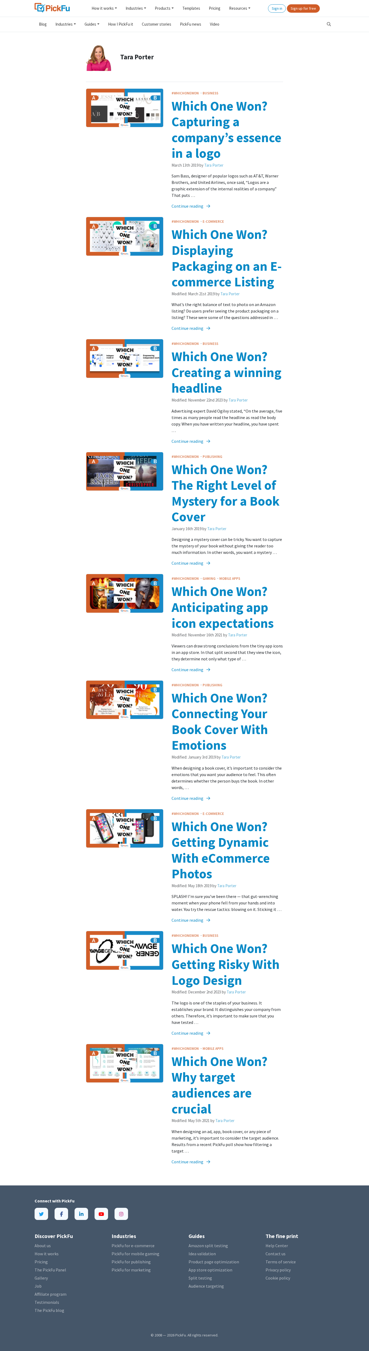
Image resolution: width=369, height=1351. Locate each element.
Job (38, 1286)
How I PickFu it (120, 24)
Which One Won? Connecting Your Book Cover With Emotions (220, 721)
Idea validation (202, 1253)
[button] (328, 24)
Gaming (209, 578)
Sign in (277, 8)
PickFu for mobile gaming (135, 1253)
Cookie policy (278, 1278)
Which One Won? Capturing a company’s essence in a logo (226, 130)
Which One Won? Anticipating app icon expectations (223, 607)
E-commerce (213, 221)
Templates (191, 8)
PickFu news (190, 24)
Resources (238, 8)
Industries (134, 8)
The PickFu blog (49, 1310)
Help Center (277, 1245)
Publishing (212, 456)
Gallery (41, 1278)
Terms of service (281, 1261)
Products (162, 8)
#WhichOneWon (186, 93)
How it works (103, 8)
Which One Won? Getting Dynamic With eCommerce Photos (221, 850)
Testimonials (47, 1302)
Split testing (200, 1278)
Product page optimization (214, 1261)
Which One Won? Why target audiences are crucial (219, 1085)
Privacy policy (278, 1270)
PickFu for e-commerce (133, 1245)
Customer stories (156, 24)
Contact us (276, 1253)
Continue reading (188, 206)
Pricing (214, 8)
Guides (90, 24)
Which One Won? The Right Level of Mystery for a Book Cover (226, 493)
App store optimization (210, 1270)
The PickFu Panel (50, 1270)
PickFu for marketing (131, 1270)
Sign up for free (303, 8)
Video (214, 24)
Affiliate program (50, 1294)
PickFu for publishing (131, 1261)
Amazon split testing (208, 1245)
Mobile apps (229, 578)
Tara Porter (213, 165)
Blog (43, 24)
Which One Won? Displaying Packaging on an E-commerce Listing (227, 258)
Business (210, 93)
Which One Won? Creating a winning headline (226, 372)
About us (43, 1245)
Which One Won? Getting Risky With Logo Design (226, 964)
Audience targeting (206, 1286)
